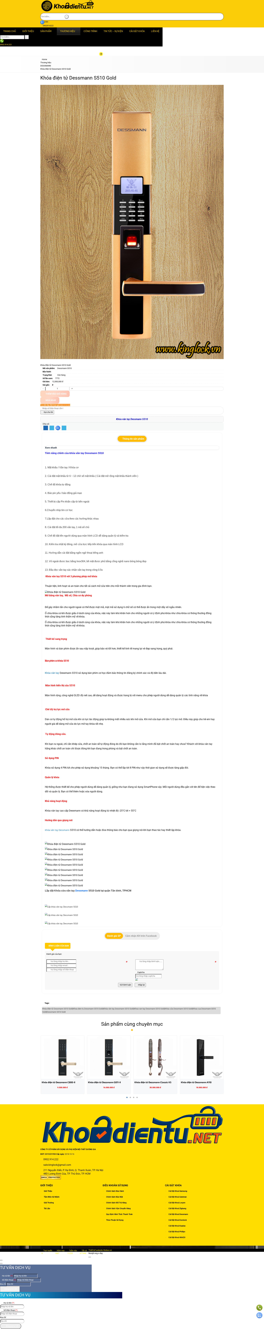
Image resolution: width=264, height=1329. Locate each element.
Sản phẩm (45, 31)
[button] (103, 36)
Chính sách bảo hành (115, 1191)
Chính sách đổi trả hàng (116, 1203)
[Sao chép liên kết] (64, 428)
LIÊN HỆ (155, 31)
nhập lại (141, 985)
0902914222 (48, 26)
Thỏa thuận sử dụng (114, 1220)
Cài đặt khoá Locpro (177, 1203)
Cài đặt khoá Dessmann (178, 1214)
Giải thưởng (49, 1203)
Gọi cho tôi (48, 412)
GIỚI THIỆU (28, 31)
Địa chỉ (3, 1284)
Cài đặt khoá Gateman (178, 1197)
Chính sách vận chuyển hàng (118, 1208)
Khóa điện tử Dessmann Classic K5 (106, 1082)
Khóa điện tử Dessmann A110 (149, 1082)
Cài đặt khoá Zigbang (177, 1208)
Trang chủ (9, 31)
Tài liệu (47, 1208)
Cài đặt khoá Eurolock (178, 1220)
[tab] (132, 439)
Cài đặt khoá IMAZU (177, 1237)
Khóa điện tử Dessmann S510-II (197, 1082)
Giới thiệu (48, 1191)
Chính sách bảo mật (114, 1197)
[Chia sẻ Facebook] (46, 428)
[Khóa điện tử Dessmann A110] (155, 1057)
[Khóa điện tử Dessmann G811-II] (62, 1057)
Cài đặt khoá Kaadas (177, 1226)
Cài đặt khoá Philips (177, 1232)
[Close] (89, 1257)
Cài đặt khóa (137, 31)
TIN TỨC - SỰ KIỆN (113, 31)
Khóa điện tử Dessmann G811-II (58, 1082)
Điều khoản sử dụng (115, 1185)
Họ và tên (7, 1276)
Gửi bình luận (125, 985)
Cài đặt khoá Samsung (178, 1191)
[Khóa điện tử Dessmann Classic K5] (109, 1057)
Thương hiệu (67, 31)
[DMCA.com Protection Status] (50, 1179)
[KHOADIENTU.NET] (67, 11)
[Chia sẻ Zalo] (58, 428)
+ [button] (72, 388)
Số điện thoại (9, 1280)
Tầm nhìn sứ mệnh (51, 1197)
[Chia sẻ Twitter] (52, 428)
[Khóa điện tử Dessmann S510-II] (202, 1057)
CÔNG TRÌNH (90, 31)
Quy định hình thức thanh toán (119, 1214)
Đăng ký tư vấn (10, 1289)
